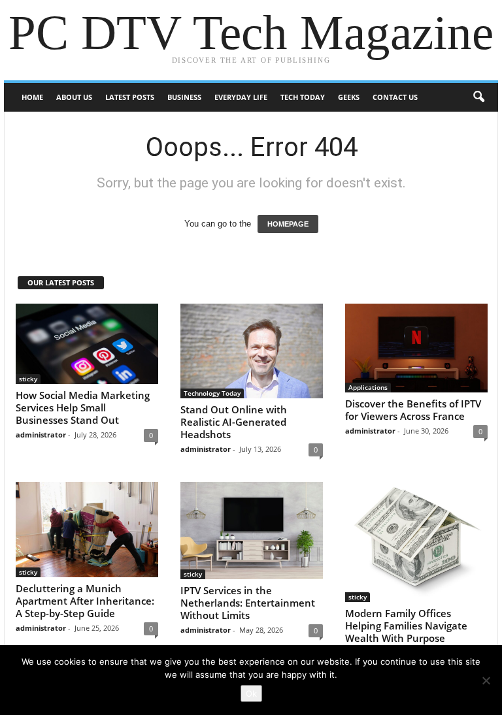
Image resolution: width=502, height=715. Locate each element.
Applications (368, 387)
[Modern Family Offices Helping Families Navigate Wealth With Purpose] (416, 542)
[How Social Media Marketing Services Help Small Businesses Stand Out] (87, 344)
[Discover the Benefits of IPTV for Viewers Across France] (416, 348)
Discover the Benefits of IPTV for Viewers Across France (413, 409)
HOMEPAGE (288, 224)
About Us (74, 97)
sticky (28, 378)
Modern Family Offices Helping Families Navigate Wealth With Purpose (406, 625)
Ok (251, 693)
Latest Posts (129, 97)
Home (32, 97)
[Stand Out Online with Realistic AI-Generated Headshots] (251, 351)
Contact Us (395, 97)
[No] (485, 680)
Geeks (349, 97)
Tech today (302, 97)
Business (184, 97)
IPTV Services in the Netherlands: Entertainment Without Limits (247, 603)
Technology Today (212, 393)
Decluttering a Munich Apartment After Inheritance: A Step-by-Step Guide (85, 601)
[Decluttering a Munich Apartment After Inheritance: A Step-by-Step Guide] (87, 529)
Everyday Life (240, 97)
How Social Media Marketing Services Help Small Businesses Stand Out (83, 407)
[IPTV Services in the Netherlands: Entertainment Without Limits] (251, 530)
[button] (478, 97)
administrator (41, 434)
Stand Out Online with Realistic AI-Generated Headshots (233, 422)
